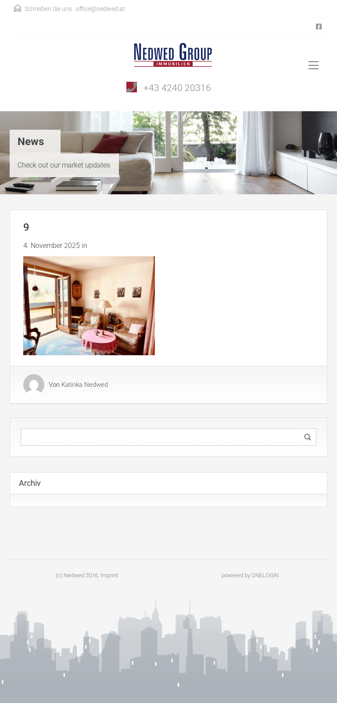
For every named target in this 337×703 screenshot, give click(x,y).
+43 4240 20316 (177, 88)
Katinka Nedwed (84, 385)
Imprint (109, 575)
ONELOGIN (265, 575)
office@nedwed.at (100, 8)
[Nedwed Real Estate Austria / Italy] (168, 58)
